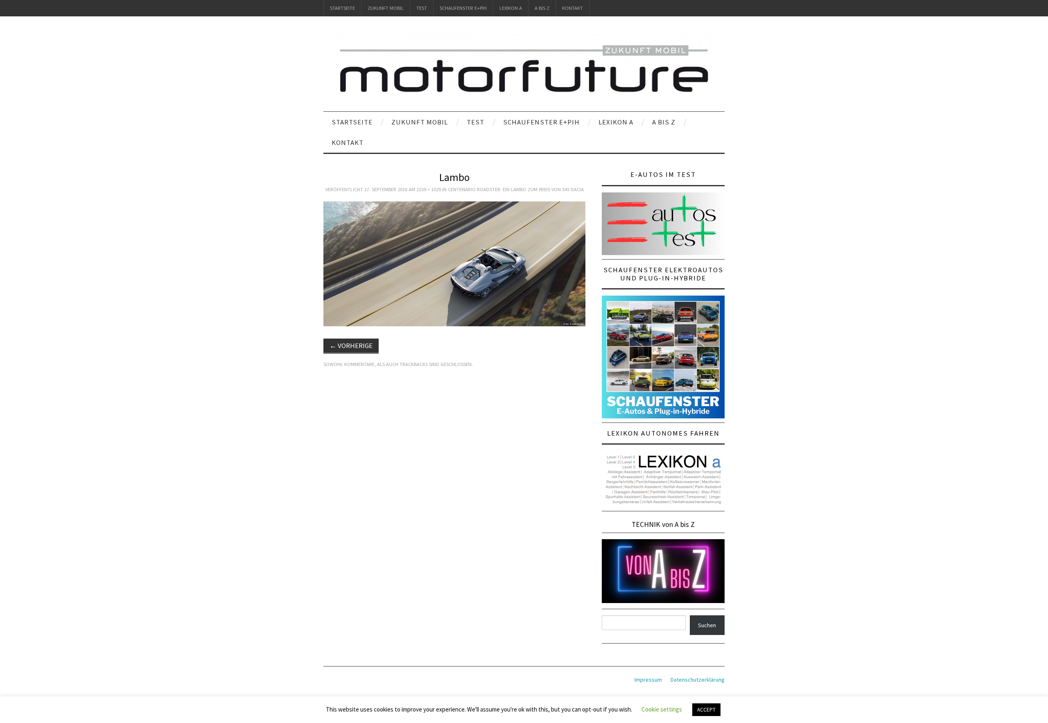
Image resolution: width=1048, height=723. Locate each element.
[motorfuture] (524, 67)
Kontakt (572, 8)
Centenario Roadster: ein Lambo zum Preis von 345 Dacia (516, 189)
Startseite (342, 8)
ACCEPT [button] (706, 709)
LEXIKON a (510, 8)
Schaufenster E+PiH (463, 8)
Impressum (648, 679)
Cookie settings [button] (661, 709)
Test (421, 8)
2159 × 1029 (428, 189)
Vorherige (351, 345)
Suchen (707, 625)
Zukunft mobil (386, 8)
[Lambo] (454, 263)
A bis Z (542, 8)
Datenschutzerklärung (698, 679)
